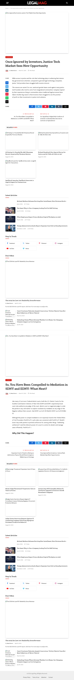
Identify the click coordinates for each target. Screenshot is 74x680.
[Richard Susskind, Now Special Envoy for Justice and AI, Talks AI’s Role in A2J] (53, 141)
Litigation (8, 380)
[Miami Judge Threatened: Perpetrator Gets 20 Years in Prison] (20, 477)
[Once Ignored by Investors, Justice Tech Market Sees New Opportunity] (37, 32)
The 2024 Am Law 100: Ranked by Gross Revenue (22, 300)
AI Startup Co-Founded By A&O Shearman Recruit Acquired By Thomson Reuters (19, 153)
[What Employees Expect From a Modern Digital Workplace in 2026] (10, 219)
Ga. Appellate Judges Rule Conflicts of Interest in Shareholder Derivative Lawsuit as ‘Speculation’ (52, 118)
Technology (9, 57)
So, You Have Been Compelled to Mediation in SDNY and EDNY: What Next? (22, 118)
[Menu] (7, 3)
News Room (14, 70)
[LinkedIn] (6, 90)
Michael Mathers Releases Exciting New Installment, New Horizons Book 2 (41, 201)
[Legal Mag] (37, 2)
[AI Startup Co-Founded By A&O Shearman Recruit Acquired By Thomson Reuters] (20, 141)
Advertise (43, 677)
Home (6, 8)
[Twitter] (6, 86)
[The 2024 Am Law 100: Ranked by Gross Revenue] (37, 279)
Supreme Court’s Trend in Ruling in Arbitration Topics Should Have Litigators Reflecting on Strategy (20, 455)
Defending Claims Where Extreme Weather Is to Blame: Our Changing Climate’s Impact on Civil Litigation (40, 321)
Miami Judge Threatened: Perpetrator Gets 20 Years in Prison (20, 489)
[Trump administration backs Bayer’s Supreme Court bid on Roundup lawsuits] (10, 228)
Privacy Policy (26, 677)
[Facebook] (6, 82)
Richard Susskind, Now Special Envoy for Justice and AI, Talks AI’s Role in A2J (52, 153)
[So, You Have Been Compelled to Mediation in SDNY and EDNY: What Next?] (37, 355)
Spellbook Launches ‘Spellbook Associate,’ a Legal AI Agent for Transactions (19, 181)
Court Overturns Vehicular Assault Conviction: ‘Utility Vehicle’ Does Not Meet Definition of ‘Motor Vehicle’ (41, 312)
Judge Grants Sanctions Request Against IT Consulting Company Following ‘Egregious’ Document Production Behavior (19, 520)
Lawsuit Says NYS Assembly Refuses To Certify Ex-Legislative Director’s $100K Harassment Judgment (51, 490)
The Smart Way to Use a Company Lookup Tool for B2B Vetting (37, 208)
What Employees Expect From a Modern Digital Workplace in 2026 (39, 217)
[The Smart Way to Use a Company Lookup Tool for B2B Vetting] (10, 210)
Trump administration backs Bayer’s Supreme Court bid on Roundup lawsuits (42, 226)
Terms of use (35, 677)
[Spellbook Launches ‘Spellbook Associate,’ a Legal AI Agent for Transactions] (20, 169)
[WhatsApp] (6, 97)
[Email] (6, 101)
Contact (50, 677)
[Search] (67, 3)
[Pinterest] (6, 94)
